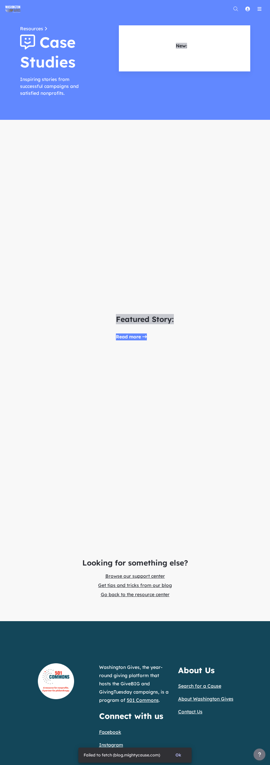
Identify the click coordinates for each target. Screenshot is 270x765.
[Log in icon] (248, 9)
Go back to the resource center (135, 594)
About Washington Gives (205, 699)
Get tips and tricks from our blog (135, 585)
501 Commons (143, 700)
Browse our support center (135, 576)
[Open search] (236, 9)
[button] (131, 336)
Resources (32, 29)
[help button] (259, 754)
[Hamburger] (259, 9)
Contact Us (190, 712)
